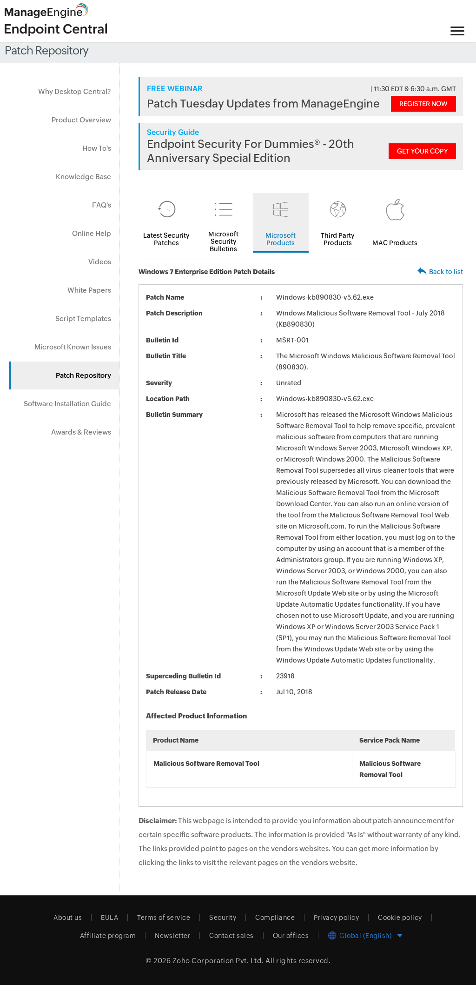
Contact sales (231, 935)
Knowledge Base (83, 177)
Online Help (91, 233)
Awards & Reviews (81, 432)
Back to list (446, 271)
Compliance (275, 917)
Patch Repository (83, 375)
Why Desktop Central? (74, 91)
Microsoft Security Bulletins (223, 241)
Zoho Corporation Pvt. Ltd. (218, 961)
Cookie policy (400, 917)
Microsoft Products (280, 239)
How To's (96, 148)
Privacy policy (336, 917)
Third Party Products (338, 239)
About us (67, 917)
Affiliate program (108, 935)
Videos (99, 262)
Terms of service (163, 917)
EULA (109, 917)
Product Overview (81, 120)
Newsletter (172, 935)
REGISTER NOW (423, 103)
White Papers (89, 290)
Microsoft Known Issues (72, 347)
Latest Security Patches (166, 239)
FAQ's (101, 205)
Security (222, 917)
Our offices (291, 935)
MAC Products (394, 243)
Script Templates (83, 318)
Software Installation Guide (67, 404)
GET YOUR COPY (422, 151)
